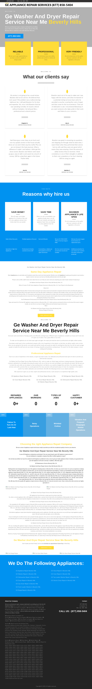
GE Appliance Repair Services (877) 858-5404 (39, 5)
